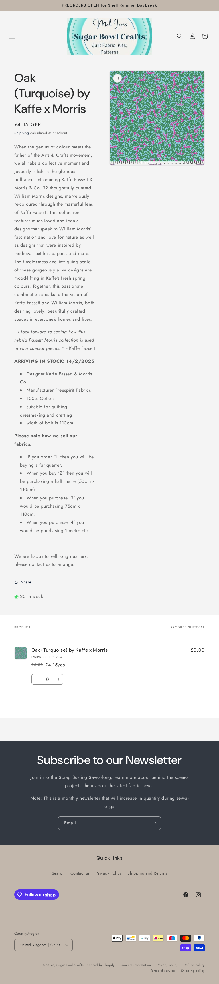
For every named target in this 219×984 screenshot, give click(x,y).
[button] (12, 36)
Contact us (80, 873)
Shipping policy (193, 970)
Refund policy (194, 965)
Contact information (136, 965)
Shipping (21, 133)
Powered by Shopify (100, 965)
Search (58, 873)
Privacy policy (167, 965)
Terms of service (163, 970)
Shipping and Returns (147, 873)
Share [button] (26, 582)
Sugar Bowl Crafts (69, 965)
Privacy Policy (108, 873)
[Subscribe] (154, 823)
